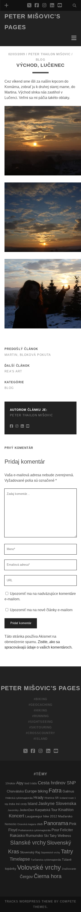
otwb (40, 824)
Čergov (26, 876)
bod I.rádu (31, 783)
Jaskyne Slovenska (57, 803)
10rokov (10, 783)
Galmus (68, 791)
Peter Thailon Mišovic (49, 54)
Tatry (67, 851)
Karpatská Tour (46, 810)
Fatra (55, 791)
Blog (40, 59)
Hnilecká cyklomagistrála (19, 798)
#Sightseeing (40, 721)
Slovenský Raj (30, 852)
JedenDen (27, 810)
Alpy (20, 783)
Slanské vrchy (28, 842)
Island (32, 804)
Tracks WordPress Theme (29, 901)
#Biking (40, 699)
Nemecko (10, 824)
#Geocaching (40, 704)
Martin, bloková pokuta (27, 355)
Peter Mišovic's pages (40, 688)
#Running (40, 716)
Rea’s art (13, 371)
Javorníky (13, 810)
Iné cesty (21, 804)
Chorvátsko (15, 791)
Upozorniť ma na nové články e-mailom (41, 610)
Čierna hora (47, 876)
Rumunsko (34, 836)
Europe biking (36, 791)
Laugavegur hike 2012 (41, 816)
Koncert (16, 815)
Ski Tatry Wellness (57, 836)
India (12, 804)
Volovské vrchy (39, 867)
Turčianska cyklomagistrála (46, 859)
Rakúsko (17, 835)
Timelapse (20, 859)
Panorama (56, 823)
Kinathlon (66, 810)
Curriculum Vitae (22, 39)
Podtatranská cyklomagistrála (34, 830)
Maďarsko (65, 816)
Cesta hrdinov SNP (57, 782)
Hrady (39, 797)
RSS (9, 44)
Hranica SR (52, 797)
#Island (40, 738)
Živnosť (13, 34)
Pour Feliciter (62, 830)
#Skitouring (40, 727)
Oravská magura (26, 824)
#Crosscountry (40, 733)
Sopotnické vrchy (50, 852)
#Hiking (40, 710)
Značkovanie (69, 868)
